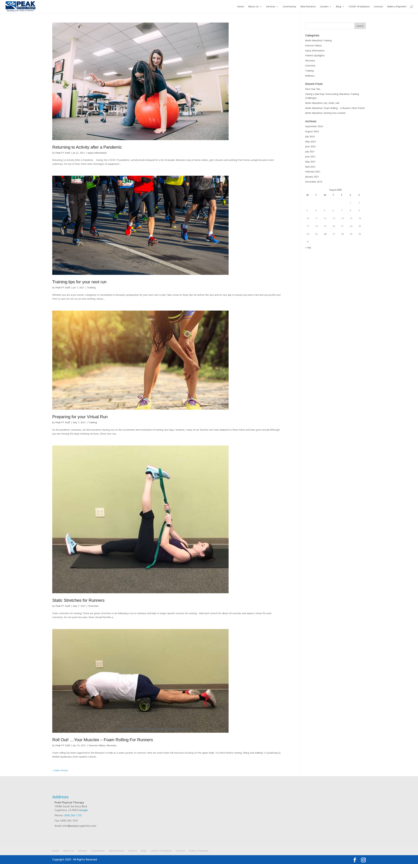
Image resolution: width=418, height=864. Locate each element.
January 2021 (312, 176)
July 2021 (310, 151)
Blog (338, 6)
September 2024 (314, 126)
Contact (378, 6)
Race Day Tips (312, 88)
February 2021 (312, 171)
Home (240, 6)
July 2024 (310, 136)
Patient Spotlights (315, 55)
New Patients (308, 6)
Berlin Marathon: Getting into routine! (325, 112)
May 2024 (310, 141)
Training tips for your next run (79, 281)
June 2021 (310, 156)
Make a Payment (397, 6)
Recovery (111, 745)
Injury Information (97, 152)
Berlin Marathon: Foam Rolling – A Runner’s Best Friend (334, 108)
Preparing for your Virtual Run (80, 416)
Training (91, 287)
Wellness (309, 75)
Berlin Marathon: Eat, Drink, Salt (322, 103)
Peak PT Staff (62, 152)
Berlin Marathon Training (318, 40)
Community (289, 6)
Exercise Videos (97, 745)
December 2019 (313, 181)
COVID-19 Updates (359, 6)
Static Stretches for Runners (78, 600)
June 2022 (310, 146)
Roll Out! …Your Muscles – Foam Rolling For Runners (102, 739)
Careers (324, 6)
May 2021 (310, 161)
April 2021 (310, 166)
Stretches (93, 605)
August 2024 (312, 131)
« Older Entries (60, 770)
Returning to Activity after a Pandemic (87, 147)
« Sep (308, 247)
